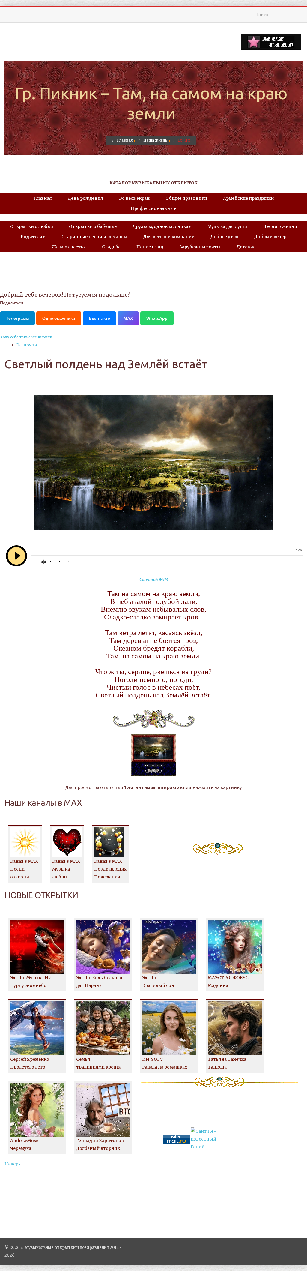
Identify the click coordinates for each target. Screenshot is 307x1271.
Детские (246, 247)
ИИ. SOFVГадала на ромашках (164, 1063)
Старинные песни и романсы (94, 236)
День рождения (85, 198)
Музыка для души (227, 226)
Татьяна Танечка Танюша (227, 1063)
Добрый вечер (270, 236)
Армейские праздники (248, 198)
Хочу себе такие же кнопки (26, 337)
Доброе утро (224, 236)
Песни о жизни (280, 226)
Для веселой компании (169, 236)
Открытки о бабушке (93, 226)
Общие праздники (186, 198)
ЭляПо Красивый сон (158, 981)
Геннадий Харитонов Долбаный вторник (100, 1144)
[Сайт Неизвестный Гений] (204, 1138)
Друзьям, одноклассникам (162, 226)
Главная (43, 198)
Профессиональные (153, 208)
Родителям (33, 236)
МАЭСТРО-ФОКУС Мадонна (228, 981)
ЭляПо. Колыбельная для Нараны (99, 981)
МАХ (128, 318)
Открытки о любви (31, 226)
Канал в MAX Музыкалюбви (66, 869)
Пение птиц (149, 247)
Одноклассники (58, 318)
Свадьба (111, 247)
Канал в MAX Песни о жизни (24, 869)
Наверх (12, 1164)
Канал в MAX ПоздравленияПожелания (110, 869)
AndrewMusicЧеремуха (25, 1144)
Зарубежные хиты (200, 247)
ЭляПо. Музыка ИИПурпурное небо (31, 981)
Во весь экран (134, 198)
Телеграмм (17, 318)
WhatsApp (157, 318)
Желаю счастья (69, 247)
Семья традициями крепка (98, 1063)
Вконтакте (99, 318)
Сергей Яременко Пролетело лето (29, 1063)
